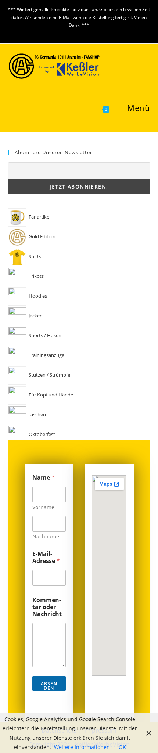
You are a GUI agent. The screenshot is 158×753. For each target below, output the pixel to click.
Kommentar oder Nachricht (47, 607)
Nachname (45, 536)
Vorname (43, 507)
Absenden (49, 686)
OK (122, 746)
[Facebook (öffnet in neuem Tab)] (75, 32)
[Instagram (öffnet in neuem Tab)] (84, 32)
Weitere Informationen (82, 746)
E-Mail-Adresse (46, 557)
